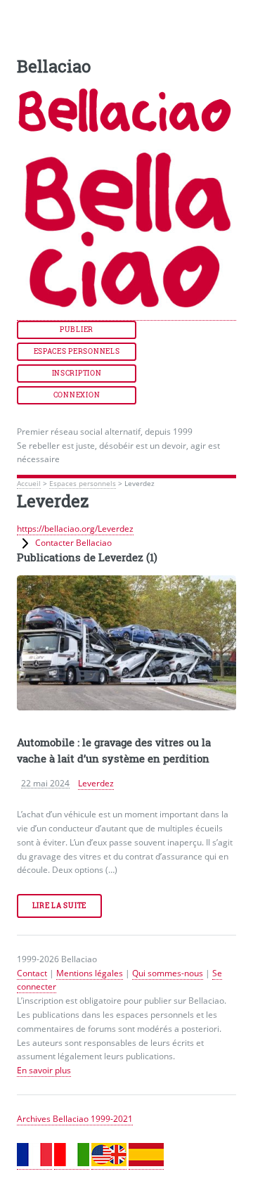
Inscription (77, 373)
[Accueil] (126, 314)
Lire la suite (59, 905)
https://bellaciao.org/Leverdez (75, 529)
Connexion (76, 395)
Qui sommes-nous (167, 973)
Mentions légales (89, 973)
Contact (32, 973)
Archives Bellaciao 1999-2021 (75, 1119)
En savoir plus (44, 1070)
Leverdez (96, 783)
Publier (76, 329)
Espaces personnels (77, 351)
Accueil (29, 483)
